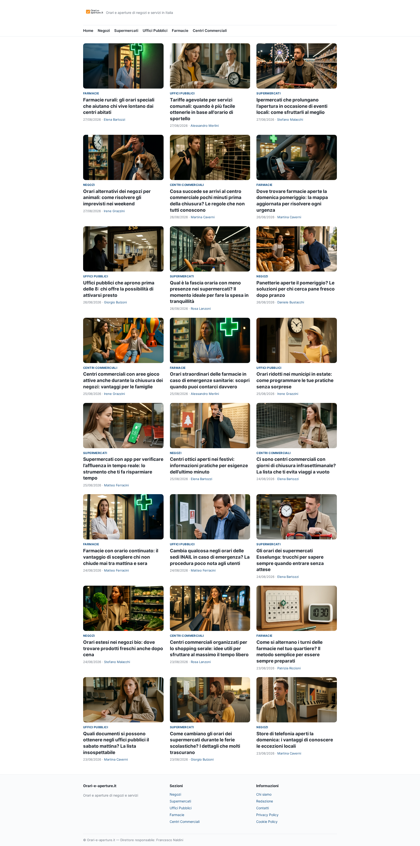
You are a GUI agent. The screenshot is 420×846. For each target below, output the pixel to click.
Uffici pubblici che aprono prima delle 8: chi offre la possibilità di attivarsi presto (118, 289)
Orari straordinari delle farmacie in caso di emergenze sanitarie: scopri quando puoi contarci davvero (210, 380)
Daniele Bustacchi (290, 302)
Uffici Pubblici (155, 30)
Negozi (104, 30)
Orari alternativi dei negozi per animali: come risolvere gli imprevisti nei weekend (117, 198)
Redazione (264, 801)
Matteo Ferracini (116, 485)
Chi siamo (263, 794)
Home (88, 30)
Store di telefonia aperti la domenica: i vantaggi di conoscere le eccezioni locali (294, 740)
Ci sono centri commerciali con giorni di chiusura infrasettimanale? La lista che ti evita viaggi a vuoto (296, 465)
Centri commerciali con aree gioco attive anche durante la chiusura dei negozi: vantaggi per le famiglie (123, 380)
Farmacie (180, 30)
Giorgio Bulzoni (115, 302)
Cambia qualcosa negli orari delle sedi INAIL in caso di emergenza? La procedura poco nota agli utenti (210, 557)
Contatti (262, 808)
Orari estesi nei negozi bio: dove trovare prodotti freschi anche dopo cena (123, 648)
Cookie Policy (267, 821)
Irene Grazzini (114, 211)
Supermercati (126, 30)
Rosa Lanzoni (201, 308)
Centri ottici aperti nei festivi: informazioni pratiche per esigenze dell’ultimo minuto (209, 465)
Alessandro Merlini (205, 125)
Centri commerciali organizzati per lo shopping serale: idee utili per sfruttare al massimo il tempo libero (209, 648)
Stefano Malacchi (290, 119)
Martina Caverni (203, 217)
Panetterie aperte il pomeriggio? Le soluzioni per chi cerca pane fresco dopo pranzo (295, 289)
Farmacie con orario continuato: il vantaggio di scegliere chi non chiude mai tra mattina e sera (120, 557)
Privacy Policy (267, 815)
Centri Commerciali (210, 30)
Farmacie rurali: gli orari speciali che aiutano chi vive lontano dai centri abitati (118, 106)
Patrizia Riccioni (289, 668)
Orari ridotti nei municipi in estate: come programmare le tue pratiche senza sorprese (294, 380)
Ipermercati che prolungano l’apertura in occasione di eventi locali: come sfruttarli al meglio (291, 106)
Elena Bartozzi (114, 119)
